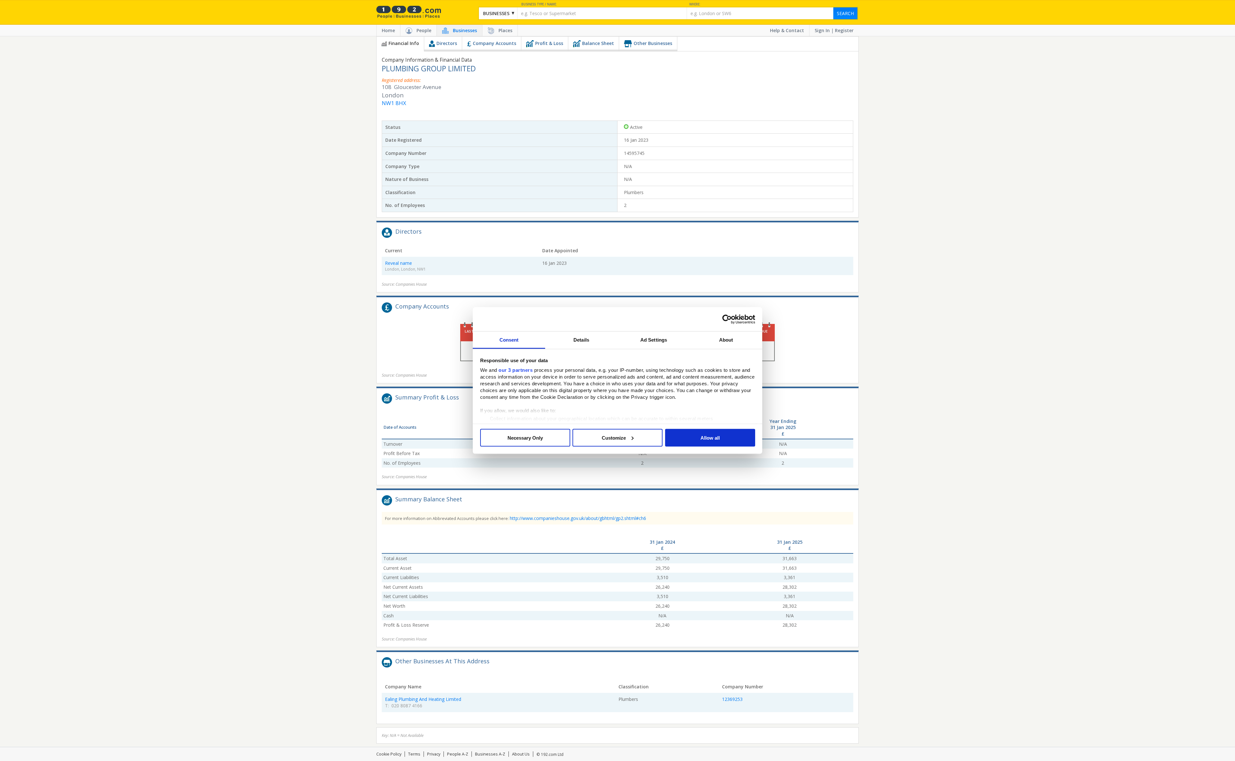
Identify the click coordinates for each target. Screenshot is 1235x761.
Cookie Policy (388, 754)
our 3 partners (516, 370)
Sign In (822, 30)
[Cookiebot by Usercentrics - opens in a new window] (727, 319)
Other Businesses (653, 43)
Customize (614, 437)
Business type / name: (539, 4)
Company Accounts (494, 43)
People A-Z (457, 754)
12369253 (732, 699)
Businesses (465, 30)
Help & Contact (787, 30)
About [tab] (726, 340)
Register (844, 30)
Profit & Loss (549, 43)
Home (388, 30)
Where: (694, 4)
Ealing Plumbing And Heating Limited (423, 699)
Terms (414, 754)
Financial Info (404, 43)
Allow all (710, 437)
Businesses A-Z (490, 754)
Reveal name (398, 263)
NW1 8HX (394, 103)
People (423, 30)
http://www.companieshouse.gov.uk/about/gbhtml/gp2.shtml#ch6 (578, 518)
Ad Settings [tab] (653, 340)
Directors (446, 43)
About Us (521, 754)
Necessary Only (525, 437)
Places (505, 30)
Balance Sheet (598, 43)
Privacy (433, 754)
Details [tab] (581, 340)
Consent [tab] (509, 340)
